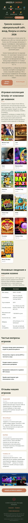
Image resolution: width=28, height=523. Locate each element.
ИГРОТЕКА (5, 7)
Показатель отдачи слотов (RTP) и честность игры (13, 356)
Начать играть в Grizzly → (14, 490)
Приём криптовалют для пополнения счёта (10, 378)
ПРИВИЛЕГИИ (10, 8)
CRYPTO (7, 13)
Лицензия (11, 507)
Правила (17, 507)
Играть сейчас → (7, 82)
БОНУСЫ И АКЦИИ (18, 7)
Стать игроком (19, 17)
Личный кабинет (9, 17)
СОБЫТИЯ (20, 13)
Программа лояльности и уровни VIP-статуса (13, 371)
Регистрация (20, 82)
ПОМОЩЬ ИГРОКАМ (13, 13)
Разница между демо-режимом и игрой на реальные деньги (13, 348)
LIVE (24, 7)
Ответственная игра (14, 511)
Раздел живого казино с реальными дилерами (10, 363)
